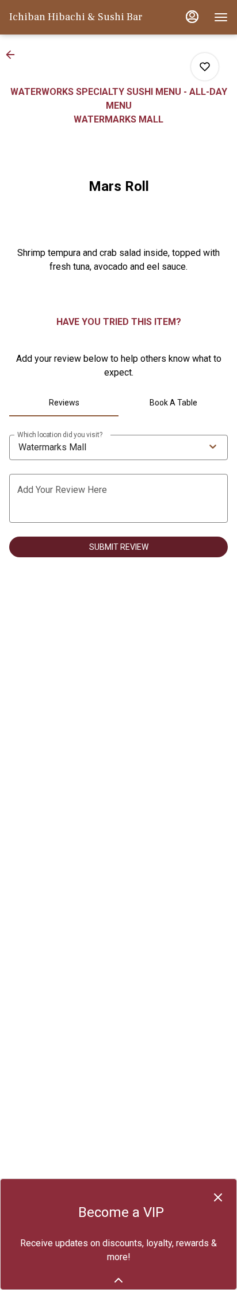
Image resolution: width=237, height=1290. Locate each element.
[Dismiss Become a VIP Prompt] (218, 1197)
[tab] (63, 402)
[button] (14, 55)
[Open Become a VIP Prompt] (118, 1280)
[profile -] (192, 17)
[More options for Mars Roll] (205, 67)
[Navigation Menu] (221, 17)
